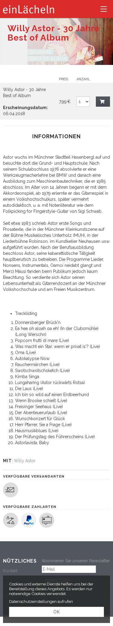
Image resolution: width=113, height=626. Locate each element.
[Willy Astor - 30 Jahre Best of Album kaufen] (103, 101)
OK (56, 611)
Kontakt (10, 570)
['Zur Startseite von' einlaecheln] (28, 9)
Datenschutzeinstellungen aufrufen (41, 601)
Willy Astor (25, 460)
